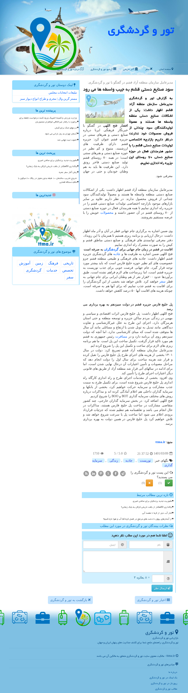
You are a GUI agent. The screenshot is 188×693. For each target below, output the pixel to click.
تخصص (67, 270)
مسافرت (121, 336)
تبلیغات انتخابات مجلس (63, 92)
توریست (145, 460)
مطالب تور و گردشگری (166, 688)
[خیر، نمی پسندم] (149, 483)
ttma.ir (160, 442)
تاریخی (68, 263)
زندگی (114, 460)
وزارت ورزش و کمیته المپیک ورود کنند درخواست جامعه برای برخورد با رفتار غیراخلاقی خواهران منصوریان (48, 120)
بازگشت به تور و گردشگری (69, 600)
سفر (147, 69)
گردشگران (111, 249)
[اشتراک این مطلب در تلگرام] (123, 473)
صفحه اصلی (165, 69)
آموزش (24, 263)
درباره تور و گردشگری (68, 69)
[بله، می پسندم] (169, 483)
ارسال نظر (160, 588)
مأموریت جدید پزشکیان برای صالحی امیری (152, 501)
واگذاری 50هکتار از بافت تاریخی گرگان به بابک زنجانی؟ (146, 507)
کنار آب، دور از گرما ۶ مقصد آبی (157, 513)
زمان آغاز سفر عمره (68, 172)
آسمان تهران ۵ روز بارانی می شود (61, 133)
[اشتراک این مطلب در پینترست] (101, 473)
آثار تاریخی (129, 69)
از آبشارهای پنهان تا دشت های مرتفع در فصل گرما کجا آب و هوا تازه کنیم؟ (137, 519)
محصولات (106, 212)
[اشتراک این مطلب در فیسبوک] (115, 473)
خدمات (52, 270)
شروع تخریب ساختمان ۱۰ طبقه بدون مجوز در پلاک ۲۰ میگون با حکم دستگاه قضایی (47, 180)
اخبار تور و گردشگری (152, 600)
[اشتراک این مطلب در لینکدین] (93, 473)
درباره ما (173, 672)
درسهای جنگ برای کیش (66, 127)
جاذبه (116, 254)
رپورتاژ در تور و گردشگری (164, 683)
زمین (39, 263)
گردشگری (33, 270)
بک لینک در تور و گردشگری (163, 677)
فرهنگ (53, 263)
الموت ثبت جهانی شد (67, 140)
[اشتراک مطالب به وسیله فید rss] (86, 473)
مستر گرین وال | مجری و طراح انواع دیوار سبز (48, 98)
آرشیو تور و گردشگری (102, 69)
